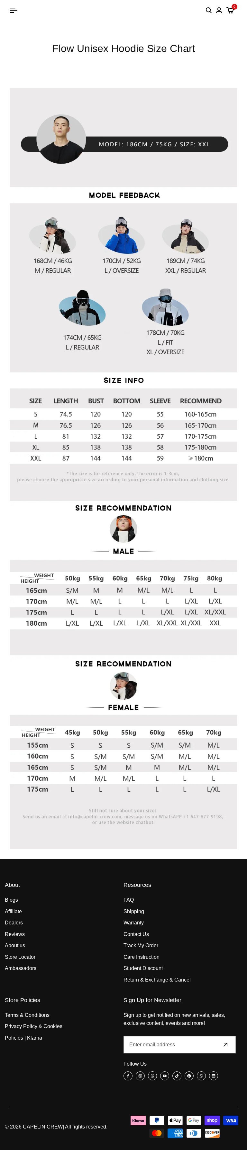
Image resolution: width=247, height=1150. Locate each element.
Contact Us (136, 934)
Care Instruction (142, 957)
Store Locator (20, 957)
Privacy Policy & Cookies (33, 1026)
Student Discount (143, 968)
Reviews (15, 934)
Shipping (134, 911)
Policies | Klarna (23, 1038)
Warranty (134, 922)
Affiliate (13, 911)
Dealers (14, 922)
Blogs (11, 900)
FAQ (129, 900)
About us (15, 945)
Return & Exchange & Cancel (157, 980)
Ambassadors (20, 968)
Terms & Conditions (27, 1015)
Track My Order (141, 945)
